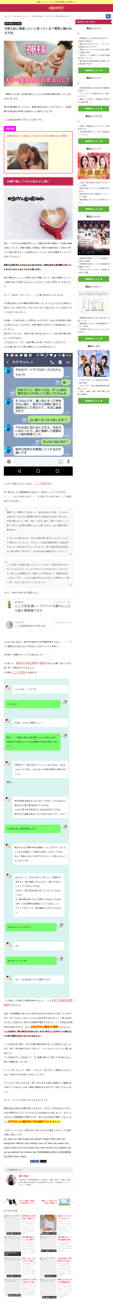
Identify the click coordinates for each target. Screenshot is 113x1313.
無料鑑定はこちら (92, 70)
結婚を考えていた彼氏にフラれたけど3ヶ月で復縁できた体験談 (37, 136)
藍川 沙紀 (23, 1176)
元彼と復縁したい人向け (13, 23)
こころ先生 (18, 672)
